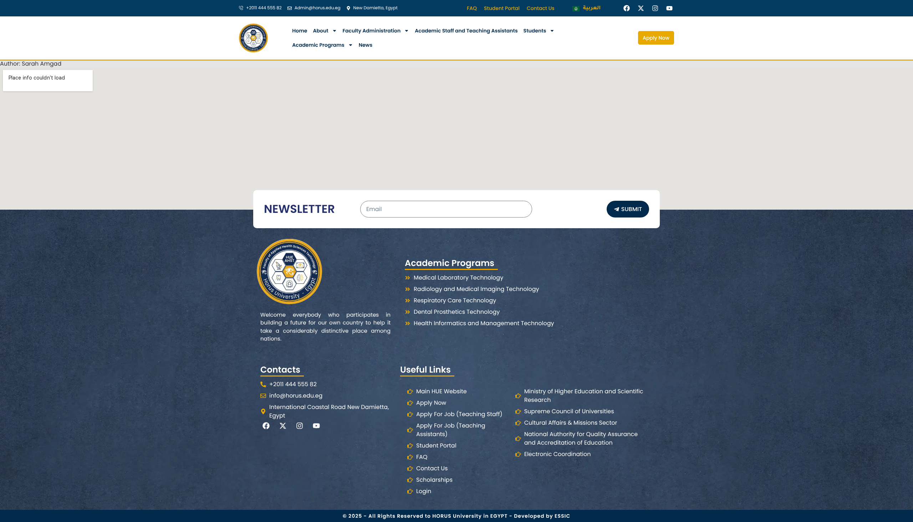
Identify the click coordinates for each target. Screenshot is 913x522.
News (365, 44)
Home (299, 30)
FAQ (472, 8)
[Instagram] (655, 8)
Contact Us (541, 8)
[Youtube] (669, 8)
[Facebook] (626, 8)
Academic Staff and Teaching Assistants (466, 30)
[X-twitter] (640, 8)
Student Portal (502, 8)
